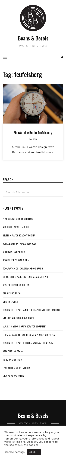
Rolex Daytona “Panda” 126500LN (19, 243)
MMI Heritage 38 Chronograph (18, 318)
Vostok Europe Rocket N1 (16, 285)
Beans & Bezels (33, 38)
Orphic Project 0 (11, 293)
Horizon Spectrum (12, 359)
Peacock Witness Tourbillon (18, 219)
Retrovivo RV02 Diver (14, 252)
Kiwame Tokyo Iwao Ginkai (16, 260)
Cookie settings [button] (15, 452)
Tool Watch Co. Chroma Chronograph (23, 268)
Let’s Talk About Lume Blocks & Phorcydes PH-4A (29, 334)
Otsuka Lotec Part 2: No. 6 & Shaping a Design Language (32, 310)
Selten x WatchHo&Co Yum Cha (19, 235)
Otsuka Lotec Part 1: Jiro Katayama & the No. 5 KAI (28, 343)
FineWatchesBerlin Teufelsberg (33, 132)
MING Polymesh (10, 301)
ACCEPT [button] (34, 452)
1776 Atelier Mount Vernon (16, 368)
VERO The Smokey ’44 (13, 351)
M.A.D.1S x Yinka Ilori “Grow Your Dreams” (24, 326)
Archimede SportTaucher (16, 227)
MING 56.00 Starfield (13, 376)
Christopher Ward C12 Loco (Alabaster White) (27, 277)
